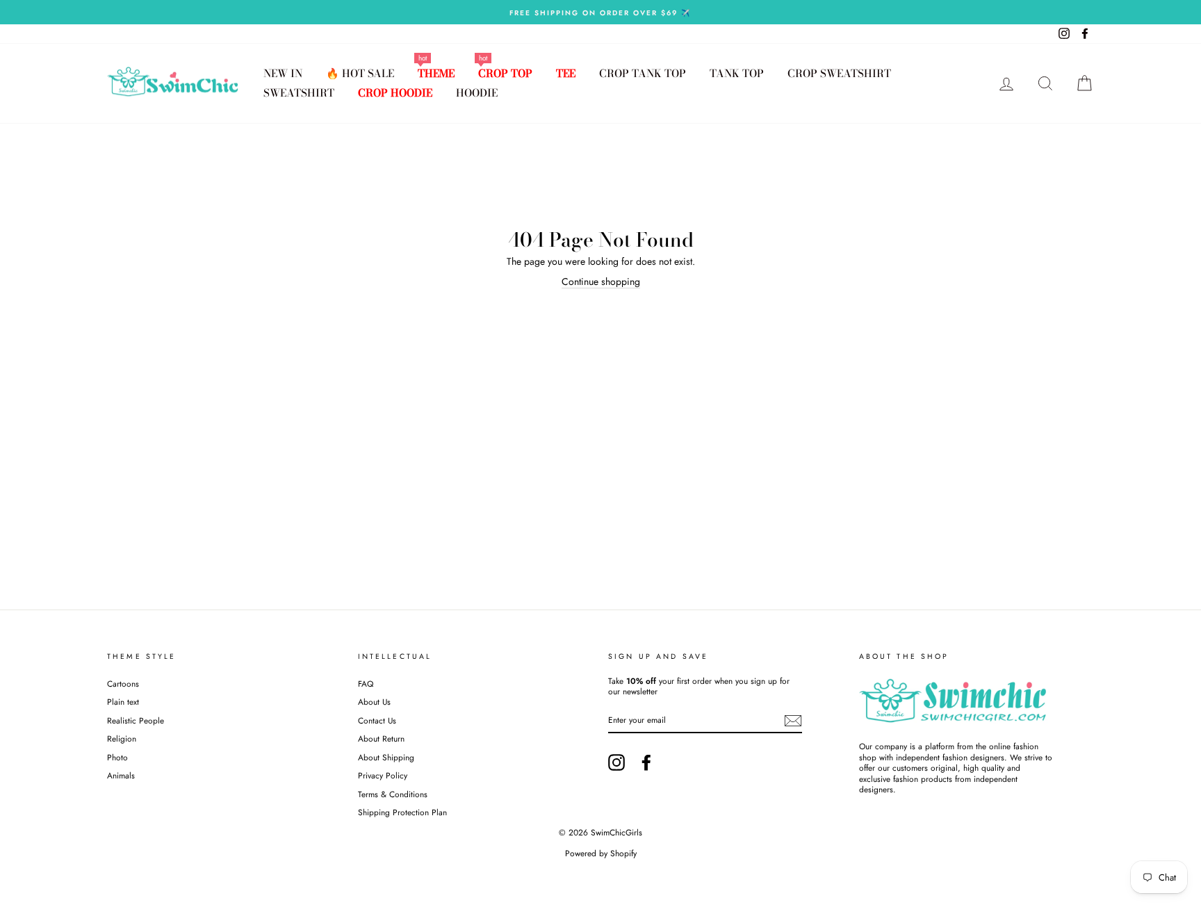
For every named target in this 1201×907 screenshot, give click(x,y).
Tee (565, 73)
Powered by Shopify (601, 853)
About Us (374, 702)
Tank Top (737, 73)
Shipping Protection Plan (402, 812)
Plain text (123, 702)
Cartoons (123, 683)
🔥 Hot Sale (360, 73)
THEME (436, 73)
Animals (121, 775)
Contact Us (377, 720)
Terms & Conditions (392, 794)
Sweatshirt (298, 93)
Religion (121, 738)
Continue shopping (601, 281)
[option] (600, 12)
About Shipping (386, 757)
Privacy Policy (382, 775)
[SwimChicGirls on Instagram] (616, 762)
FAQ (365, 683)
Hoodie (477, 93)
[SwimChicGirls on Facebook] (646, 762)
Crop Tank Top (642, 73)
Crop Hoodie (395, 93)
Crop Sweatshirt (839, 73)
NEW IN (282, 73)
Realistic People (137, 720)
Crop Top (505, 73)
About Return (381, 738)
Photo (117, 757)
